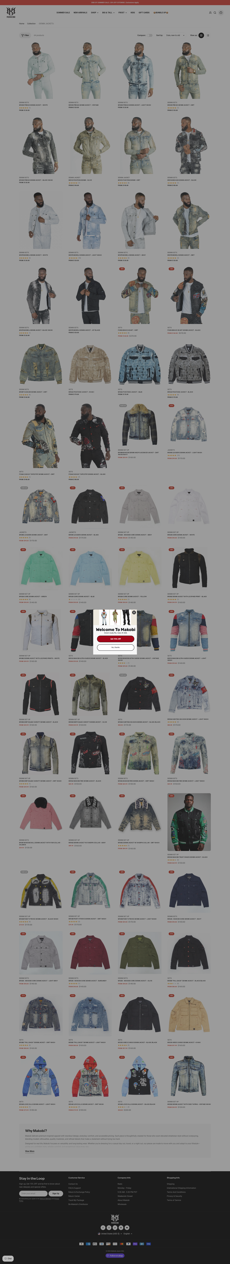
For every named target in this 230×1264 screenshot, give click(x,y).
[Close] (134, 612)
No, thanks (116, 647)
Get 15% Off (115, 639)
